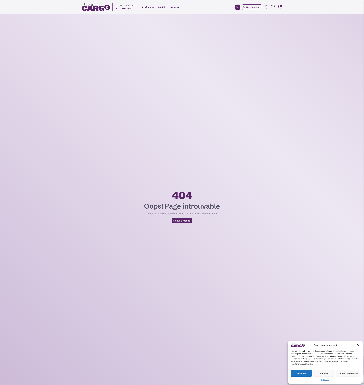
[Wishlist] (272, 6)
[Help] (266, 7)
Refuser (324, 373)
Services (174, 7)
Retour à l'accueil (182, 220)
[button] (358, 345)
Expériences (148, 7)
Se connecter (253, 7)
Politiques (325, 380)
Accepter (301, 373)
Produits (162, 7)
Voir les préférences (348, 373)
